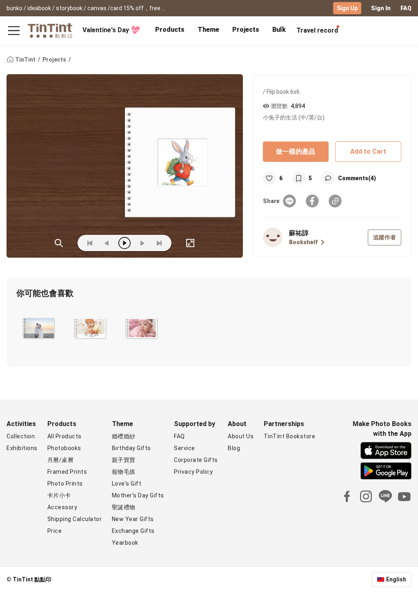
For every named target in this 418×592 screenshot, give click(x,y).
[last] (159, 243)
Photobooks (64, 448)
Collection (21, 436)
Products (170, 29)
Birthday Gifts (131, 448)
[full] (190, 243)
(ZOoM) (58, 243)
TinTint (25, 59)
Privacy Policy (193, 471)
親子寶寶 (124, 460)
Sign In (381, 8)
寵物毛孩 (124, 471)
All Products (64, 436)
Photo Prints (65, 483)
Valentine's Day (105, 30)
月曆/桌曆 (60, 460)
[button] (38, 328)
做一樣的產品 (295, 151)
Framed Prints (67, 471)
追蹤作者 (384, 237)
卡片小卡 (59, 495)
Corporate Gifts (196, 460)
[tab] (170, 31)
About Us (240, 436)
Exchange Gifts (133, 531)
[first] (90, 243)
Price (54, 531)
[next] (142, 243)
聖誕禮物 (124, 507)
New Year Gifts (133, 519)
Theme (208, 29)
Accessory (62, 507)
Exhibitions (22, 448)
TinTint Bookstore (290, 436)
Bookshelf (303, 242)
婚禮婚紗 (124, 436)
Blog (234, 448)
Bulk (279, 29)
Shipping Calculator (74, 519)
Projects (245, 29)
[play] (124, 243)
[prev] (107, 243)
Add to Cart (368, 151)
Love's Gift (127, 483)
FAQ (405, 8)
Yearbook (125, 542)
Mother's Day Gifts (138, 495)
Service (184, 448)
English (396, 579)
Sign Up (347, 8)
